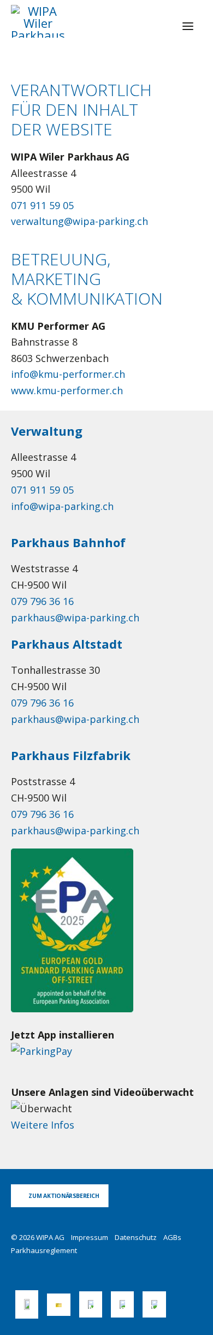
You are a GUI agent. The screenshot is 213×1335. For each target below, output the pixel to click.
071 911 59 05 (42, 205)
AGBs (172, 1237)
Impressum (89, 1237)
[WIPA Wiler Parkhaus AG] (38, 21)
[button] (188, 26)
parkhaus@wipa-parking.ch (75, 617)
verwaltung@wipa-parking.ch (79, 221)
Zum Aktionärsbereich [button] (63, 1196)
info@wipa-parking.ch (62, 506)
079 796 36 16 (42, 601)
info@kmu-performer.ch (68, 374)
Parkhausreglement (44, 1250)
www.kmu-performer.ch (67, 390)
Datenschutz (136, 1237)
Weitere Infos (42, 1124)
